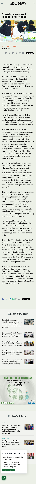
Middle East (6, 438)
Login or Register (8, 470)
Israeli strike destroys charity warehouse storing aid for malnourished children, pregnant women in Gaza (12, 324)
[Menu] (2, 3)
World (4, 423)
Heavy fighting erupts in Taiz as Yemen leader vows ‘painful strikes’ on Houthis (12, 344)
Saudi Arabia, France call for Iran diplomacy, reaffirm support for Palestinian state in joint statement (11, 429)
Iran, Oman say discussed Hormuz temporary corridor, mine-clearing (12, 362)
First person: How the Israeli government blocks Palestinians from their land (12, 444)
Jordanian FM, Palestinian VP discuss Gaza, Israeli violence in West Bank (12, 335)
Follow (30, 53)
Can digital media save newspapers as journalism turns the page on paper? (12, 353)
